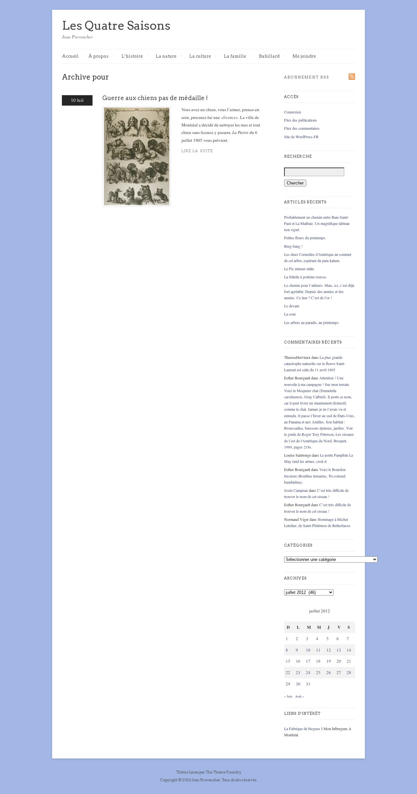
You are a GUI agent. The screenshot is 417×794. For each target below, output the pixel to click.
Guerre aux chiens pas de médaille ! (155, 98)
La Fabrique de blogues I (303, 728)
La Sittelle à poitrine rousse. (305, 276)
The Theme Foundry (223, 772)
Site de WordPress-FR (301, 136)
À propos (98, 56)
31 (308, 684)
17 (308, 661)
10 (308, 650)
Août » (299, 696)
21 (349, 661)
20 (339, 661)
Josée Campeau (296, 490)
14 (349, 650)
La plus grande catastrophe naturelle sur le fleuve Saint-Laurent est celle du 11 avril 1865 (314, 363)
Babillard (269, 56)
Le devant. (292, 305)
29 (288, 684)
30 (298, 684)
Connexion (292, 111)
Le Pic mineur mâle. (299, 268)
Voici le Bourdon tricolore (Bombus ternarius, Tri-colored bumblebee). (315, 475)
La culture (200, 56)
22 (288, 672)
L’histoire (132, 56)
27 (339, 672)
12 (328, 650)
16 (298, 661)
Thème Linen (187, 772)
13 (339, 650)
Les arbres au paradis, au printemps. (311, 322)
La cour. (290, 313)
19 (328, 661)
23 (298, 672)
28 (349, 672)
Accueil (70, 56)
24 (308, 672)
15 (288, 661)
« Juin (288, 696)
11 (318, 650)
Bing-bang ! (293, 246)
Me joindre (304, 56)
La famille (235, 56)
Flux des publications (300, 120)
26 (328, 672)
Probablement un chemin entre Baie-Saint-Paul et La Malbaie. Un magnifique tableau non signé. (317, 223)
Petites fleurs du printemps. (305, 237)
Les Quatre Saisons (116, 25)
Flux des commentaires (302, 128)
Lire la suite (197, 151)
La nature (166, 56)
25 (318, 672)
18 (318, 661)
